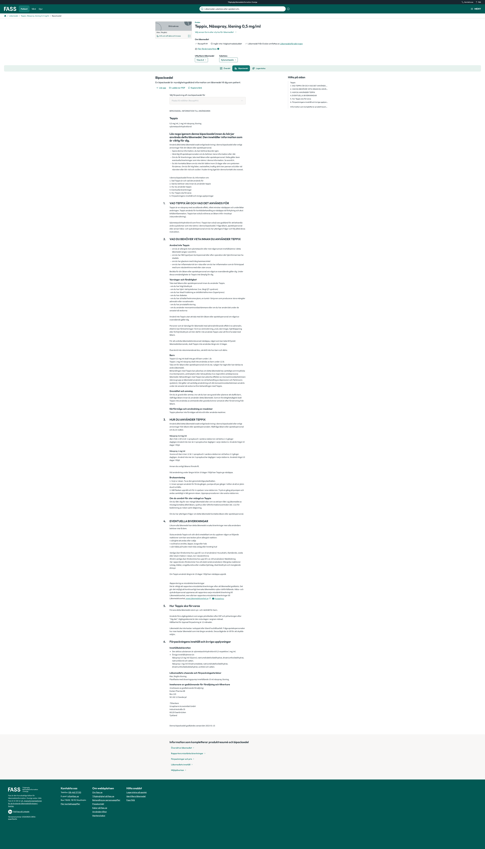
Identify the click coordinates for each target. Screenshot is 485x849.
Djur (41, 9)
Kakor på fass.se (99, 808)
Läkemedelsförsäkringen (291, 43)
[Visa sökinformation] (288, 8)
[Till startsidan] (5, 16)
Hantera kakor (98, 815)
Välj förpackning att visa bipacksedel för (187, 95)
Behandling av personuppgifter (106, 800)
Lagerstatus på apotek (136, 792)
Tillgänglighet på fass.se (103, 796)
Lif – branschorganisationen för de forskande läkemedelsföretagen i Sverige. (25, 804)
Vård (34, 9)
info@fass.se (73, 796)
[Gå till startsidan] (10, 9)
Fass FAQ (130, 800)
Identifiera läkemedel (136, 796)
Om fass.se (97, 792)
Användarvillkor (99, 811)
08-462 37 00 (74, 792)
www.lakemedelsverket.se (197, 598)
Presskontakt (98, 804)
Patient (24, 9)
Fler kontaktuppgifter (70, 804)
